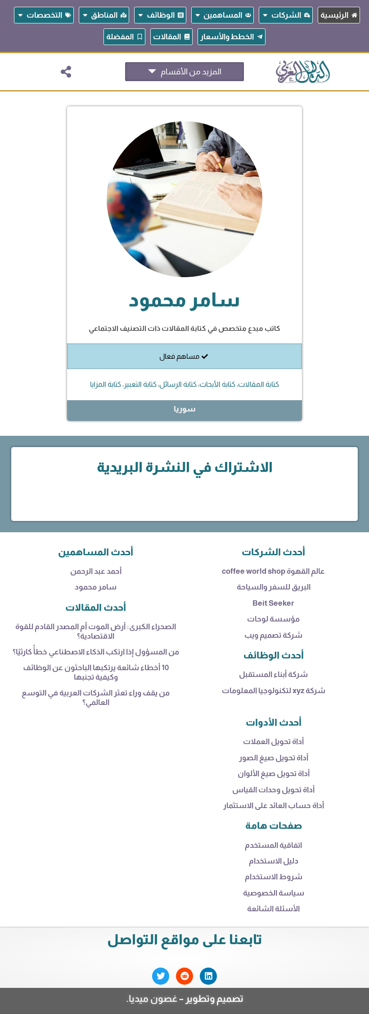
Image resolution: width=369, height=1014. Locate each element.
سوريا (185, 409)
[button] (66, 72)
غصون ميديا (153, 998)
